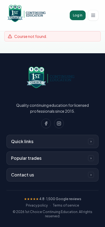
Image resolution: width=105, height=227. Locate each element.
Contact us (51, 175)
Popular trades (51, 158)
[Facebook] (46, 123)
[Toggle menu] (93, 15)
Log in (77, 15)
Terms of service (66, 205)
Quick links (51, 141)
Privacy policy (37, 205)
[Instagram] (59, 123)
